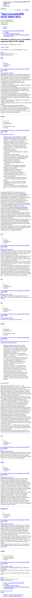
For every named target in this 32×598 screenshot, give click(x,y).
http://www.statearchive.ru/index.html (18, 207)
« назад (2, 47)
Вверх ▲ (21, 594)
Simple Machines (17, 596)
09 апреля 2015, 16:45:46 (7, 318)
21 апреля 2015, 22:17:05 (7, 523)
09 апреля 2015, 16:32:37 (7, 294)
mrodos (2, 116)
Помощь (6, 594)
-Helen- (2, 462)
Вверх (2, 579)
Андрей (3, 551)
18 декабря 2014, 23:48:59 (7, 73)
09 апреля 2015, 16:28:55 (7, 249)
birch (2, 58)
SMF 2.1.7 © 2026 (8, 596)
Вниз (2, 53)
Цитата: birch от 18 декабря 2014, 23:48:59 (15, 137)
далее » (7, 47)
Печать (2, 52)
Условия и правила (13, 594)
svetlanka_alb (4, 508)
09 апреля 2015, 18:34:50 (7, 341)
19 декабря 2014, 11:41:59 (7, 134)
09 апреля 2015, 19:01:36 (7, 451)
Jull (1, 234)
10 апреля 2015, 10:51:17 (7, 477)
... (15, 53)
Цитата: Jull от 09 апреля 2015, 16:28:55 (14, 345)
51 (16, 53)
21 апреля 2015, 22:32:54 (7, 566)
